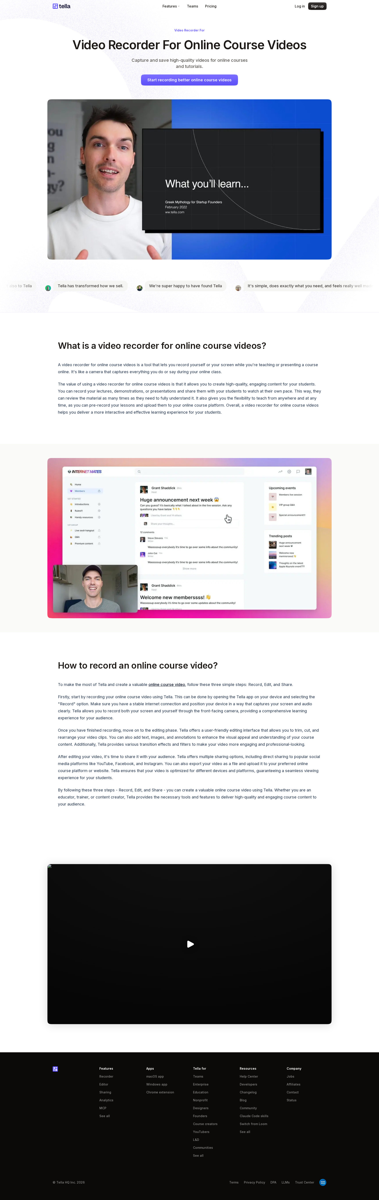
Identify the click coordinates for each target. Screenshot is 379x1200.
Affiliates (293, 1084)
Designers (201, 1108)
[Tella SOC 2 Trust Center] (322, 1182)
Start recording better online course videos (189, 80)
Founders (200, 1116)
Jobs (290, 1076)
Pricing (210, 6)
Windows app (156, 1084)
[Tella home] (61, 6)
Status (292, 1100)
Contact (293, 1092)
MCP (102, 1108)
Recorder (106, 1076)
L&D (196, 1140)
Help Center (249, 1076)
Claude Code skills (254, 1116)
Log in (300, 6)
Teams (192, 6)
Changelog (248, 1092)
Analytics (106, 1100)
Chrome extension (160, 1092)
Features (170, 6)
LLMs (286, 1182)
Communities (203, 1147)
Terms (234, 1182)
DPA (273, 1182)
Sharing (105, 1092)
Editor (103, 1084)
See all (104, 1116)
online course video (166, 684)
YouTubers (201, 1132)
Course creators (205, 1124)
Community (248, 1108)
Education (200, 1092)
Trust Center (304, 1182)
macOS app (155, 1076)
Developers (248, 1084)
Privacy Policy (254, 1182)
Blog (243, 1100)
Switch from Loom (253, 1124)
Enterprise (201, 1084)
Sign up (317, 6)
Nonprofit (200, 1100)
